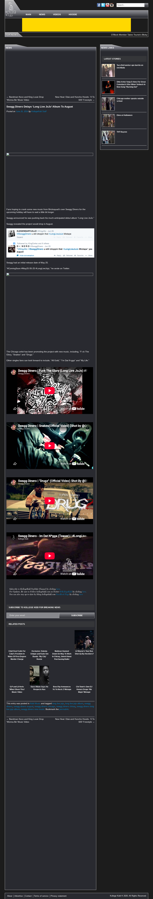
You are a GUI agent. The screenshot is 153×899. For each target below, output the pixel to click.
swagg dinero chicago (45, 706)
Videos (57, 14)
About (9, 896)
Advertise (18, 896)
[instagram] (112, 5)
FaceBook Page (62, 594)
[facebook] (99, 5)
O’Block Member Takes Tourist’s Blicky (115, 34)
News (42, 14)
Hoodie (73, 14)
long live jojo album (74, 703)
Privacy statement (58, 896)
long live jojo (58, 703)
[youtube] (107, 5)
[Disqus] (50, 766)
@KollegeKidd (66, 591)
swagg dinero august (23, 706)
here (58, 588)
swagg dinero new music (32, 709)
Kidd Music (35, 703)
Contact (28, 896)
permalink (64, 709)
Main (28, 14)
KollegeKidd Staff (38, 111)
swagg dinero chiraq (65, 706)
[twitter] (103, 5)
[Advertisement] (76, 25)
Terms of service (41, 896)
